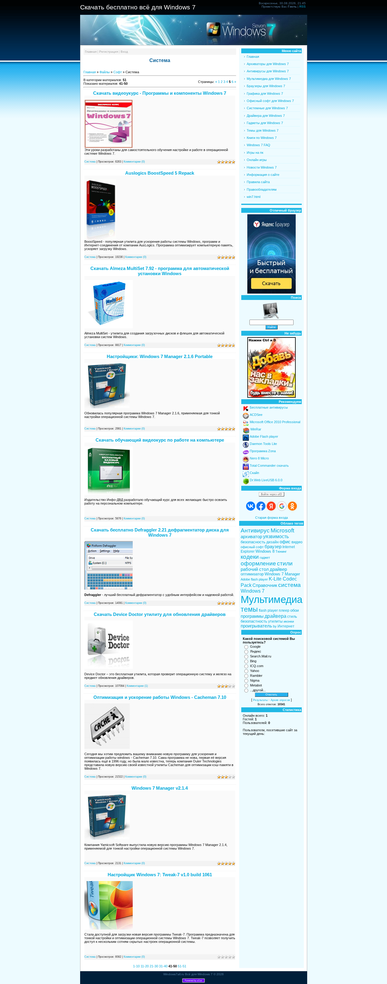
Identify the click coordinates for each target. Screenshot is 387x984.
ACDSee (256, 414)
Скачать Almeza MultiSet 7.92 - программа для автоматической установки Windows (159, 271)
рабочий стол (255, 569)
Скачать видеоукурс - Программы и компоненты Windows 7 (159, 93)
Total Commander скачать (269, 465)
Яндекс (255, 651)
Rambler (256, 675)
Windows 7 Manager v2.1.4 (160, 788)
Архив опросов (280, 700)
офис (285, 541)
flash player (268, 610)
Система (90, 161)
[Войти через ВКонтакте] (250, 506)
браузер (273, 546)
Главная (90, 51)
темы (249, 609)
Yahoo (254, 671)
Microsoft (282, 530)
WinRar (255, 429)
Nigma (254, 680)
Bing (253, 661)
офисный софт (252, 547)
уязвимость (276, 536)
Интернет (286, 626)
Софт (117, 72)
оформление (258, 563)
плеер (284, 610)
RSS (302, 6)
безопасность (253, 542)
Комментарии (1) (137, 685)
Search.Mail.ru (260, 656)
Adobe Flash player (264, 436)
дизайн (272, 542)
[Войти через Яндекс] (271, 506)
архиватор (251, 536)
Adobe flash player (254, 579)
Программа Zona (263, 451)
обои (294, 610)
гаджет (265, 557)
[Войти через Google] (282, 506)
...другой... (258, 690)
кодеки (250, 557)
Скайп (254, 473)
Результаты (260, 700)
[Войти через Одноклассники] (292, 506)
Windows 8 (265, 551)
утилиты (275, 621)
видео (296, 542)
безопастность (254, 621)
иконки (289, 621)
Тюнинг (281, 551)
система (289, 585)
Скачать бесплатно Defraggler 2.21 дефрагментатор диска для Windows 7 (160, 532)
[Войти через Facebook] (260, 506)
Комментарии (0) (134, 161)
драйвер (278, 569)
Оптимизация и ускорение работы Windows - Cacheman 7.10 (159, 697)
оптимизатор (252, 574)
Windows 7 (253, 591)
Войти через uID (271, 494)
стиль (292, 616)
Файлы (104, 72)
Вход (124, 51)
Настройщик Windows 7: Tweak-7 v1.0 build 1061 (160, 874)
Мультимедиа (271, 599)
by (275, 626)
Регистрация (108, 51)
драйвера (275, 616)
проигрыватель (256, 626)
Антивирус (255, 530)
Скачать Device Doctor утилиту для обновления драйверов (160, 614)
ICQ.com (256, 666)
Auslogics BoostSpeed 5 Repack (159, 173)
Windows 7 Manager (282, 574)
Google (255, 646)
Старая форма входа (271, 517)
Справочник (264, 585)
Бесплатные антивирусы (269, 407)
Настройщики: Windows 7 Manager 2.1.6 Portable (160, 356)
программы (252, 616)
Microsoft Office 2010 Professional (275, 422)
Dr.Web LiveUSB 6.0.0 (266, 480)
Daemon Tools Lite (263, 444)
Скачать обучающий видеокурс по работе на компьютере (160, 440)
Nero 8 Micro (259, 458)
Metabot (256, 685)
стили (285, 563)
